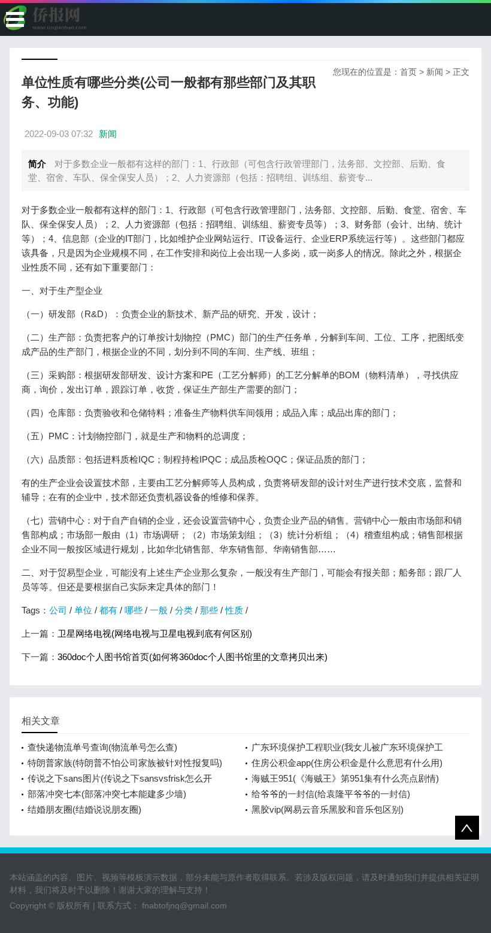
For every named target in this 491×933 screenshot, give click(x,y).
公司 (58, 610)
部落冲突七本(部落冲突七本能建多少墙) (107, 794)
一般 (159, 610)
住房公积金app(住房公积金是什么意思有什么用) (346, 763)
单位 (83, 610)
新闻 (434, 72)
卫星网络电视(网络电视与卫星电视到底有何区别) (154, 633)
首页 (408, 72)
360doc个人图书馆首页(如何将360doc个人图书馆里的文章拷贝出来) (192, 657)
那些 (209, 610)
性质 (234, 610)
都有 (108, 610)
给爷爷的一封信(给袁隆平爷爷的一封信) (330, 794)
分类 (184, 610)
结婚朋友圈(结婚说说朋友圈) (84, 809)
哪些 (134, 610)
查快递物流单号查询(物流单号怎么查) (102, 747)
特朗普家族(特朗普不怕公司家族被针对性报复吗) (125, 763)
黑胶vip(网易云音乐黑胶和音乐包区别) (327, 809)
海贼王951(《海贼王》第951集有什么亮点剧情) (345, 778)
